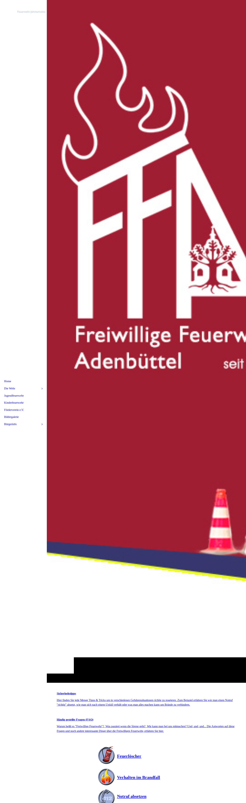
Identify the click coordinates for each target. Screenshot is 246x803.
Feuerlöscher (129, 756)
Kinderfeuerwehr (14, 402)
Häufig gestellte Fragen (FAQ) (75, 719)
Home (7, 381)
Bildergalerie (11, 416)
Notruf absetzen (131, 796)
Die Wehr (9, 388)
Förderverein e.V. (14, 409)
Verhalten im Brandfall (138, 777)
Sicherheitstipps (66, 693)
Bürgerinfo (10, 424)
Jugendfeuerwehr (14, 395)
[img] (146, 341)
